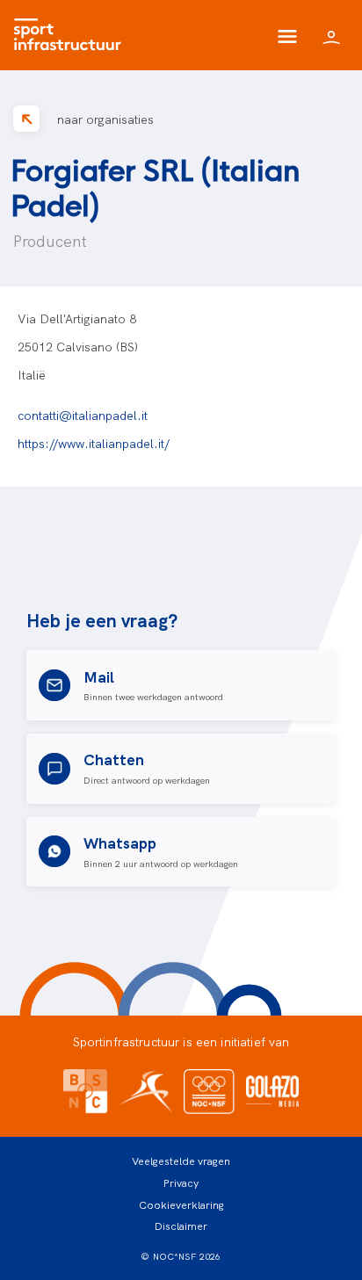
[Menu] (287, 35)
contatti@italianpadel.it (83, 414)
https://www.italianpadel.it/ (94, 443)
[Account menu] (331, 35)
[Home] (71, 35)
